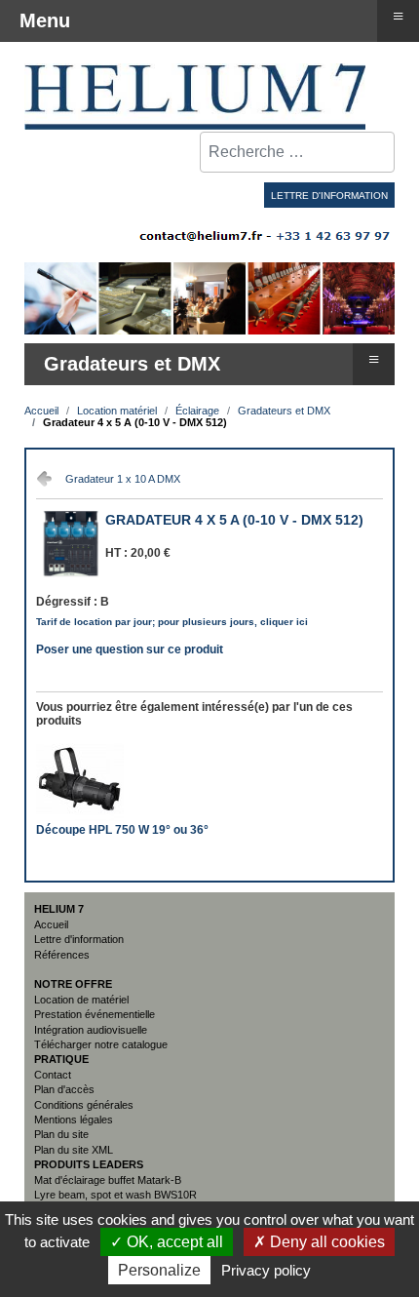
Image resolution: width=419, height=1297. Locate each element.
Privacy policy (266, 1270)
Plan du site (61, 1134)
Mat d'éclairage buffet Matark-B (107, 1180)
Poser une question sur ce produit (129, 647)
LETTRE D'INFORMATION (329, 195)
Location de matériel (81, 999)
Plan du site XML (73, 1150)
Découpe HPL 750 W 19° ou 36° (122, 830)
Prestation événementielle (94, 1014)
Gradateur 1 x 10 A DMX (122, 479)
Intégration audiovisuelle (90, 1030)
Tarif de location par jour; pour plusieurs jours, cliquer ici (172, 621)
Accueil (51, 924)
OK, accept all (173, 1242)
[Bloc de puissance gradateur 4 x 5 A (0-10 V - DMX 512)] (70, 574)
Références (62, 955)
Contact (52, 1075)
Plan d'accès (64, 1089)
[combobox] (297, 152)
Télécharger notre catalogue (101, 1044)
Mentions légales (73, 1119)
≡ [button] (373, 358)
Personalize (159, 1270)
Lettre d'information (79, 939)
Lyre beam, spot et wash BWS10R (115, 1194)
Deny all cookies (325, 1242)
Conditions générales (83, 1105)
